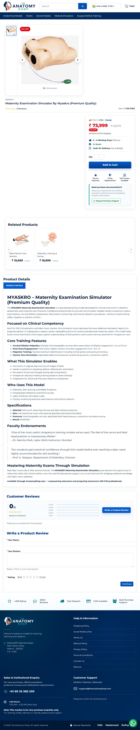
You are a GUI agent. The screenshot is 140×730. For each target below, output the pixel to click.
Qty (90, 157)
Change (108, 120)
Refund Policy (80, 643)
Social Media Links (83, 631)
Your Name (13, 540)
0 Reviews (22, 108)
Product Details (14, 285)
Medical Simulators (64, 16)
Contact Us (79, 661)
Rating (11, 577)
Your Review (14, 551)
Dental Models (43, 16)
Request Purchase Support (107, 201)
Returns (77, 667)
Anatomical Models (12, 16)
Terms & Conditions (83, 655)
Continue (127, 584)
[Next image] (78, 60)
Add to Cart (110, 164)
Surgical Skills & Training (89, 16)
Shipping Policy (81, 626)
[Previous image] (22, 60)
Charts (29, 16)
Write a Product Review (116, 510)
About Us (78, 637)
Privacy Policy (80, 649)
